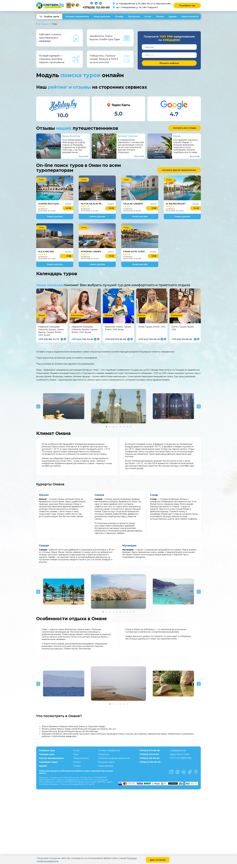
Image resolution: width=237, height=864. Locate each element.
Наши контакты (189, 16)
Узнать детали (55, 216)
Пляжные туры (47, 750)
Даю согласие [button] (158, 860)
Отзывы (119, 16)
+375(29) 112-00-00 (96, 7)
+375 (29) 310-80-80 (182, 339)
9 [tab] (130, 612)
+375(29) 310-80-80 (149, 758)
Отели (147, 16)
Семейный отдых (48, 762)
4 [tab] (116, 426)
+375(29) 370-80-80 (149, 750)
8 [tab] (130, 426)
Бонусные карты (106, 762)
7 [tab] (127, 426)
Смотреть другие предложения (179, 170)
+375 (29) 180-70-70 (48, 339)
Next (199, 406)
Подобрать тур (187, 5)
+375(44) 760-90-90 (149, 762)
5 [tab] (120, 426)
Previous (38, 406)
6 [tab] (123, 426)
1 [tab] (106, 426)
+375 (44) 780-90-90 (82, 339)
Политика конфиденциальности (114, 758)
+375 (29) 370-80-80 (115, 339)
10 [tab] (134, 612)
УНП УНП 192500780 (180, 758)
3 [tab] (113, 426)
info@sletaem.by (178, 750)
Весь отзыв (83, 156)
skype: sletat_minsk (179, 754)
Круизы (173, 16)
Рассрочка (134, 16)
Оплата (160, 16)
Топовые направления (77, 16)
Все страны (42, 24)
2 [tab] (110, 426)
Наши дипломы (102, 16)
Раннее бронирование (51, 758)
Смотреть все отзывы (184, 128)
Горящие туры (46, 754)
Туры (75, 754)
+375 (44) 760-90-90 (149, 339)
